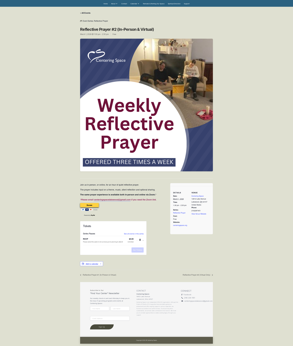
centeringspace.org (180, 225)
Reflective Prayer (179, 213)
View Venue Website (198, 214)
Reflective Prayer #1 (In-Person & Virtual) (99, 274)
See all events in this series (134, 234)
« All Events (85, 13)
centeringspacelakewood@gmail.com (112, 199)
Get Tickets (137, 250)
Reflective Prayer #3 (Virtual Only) (197, 274)
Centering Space (197, 196)
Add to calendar (92, 264)
